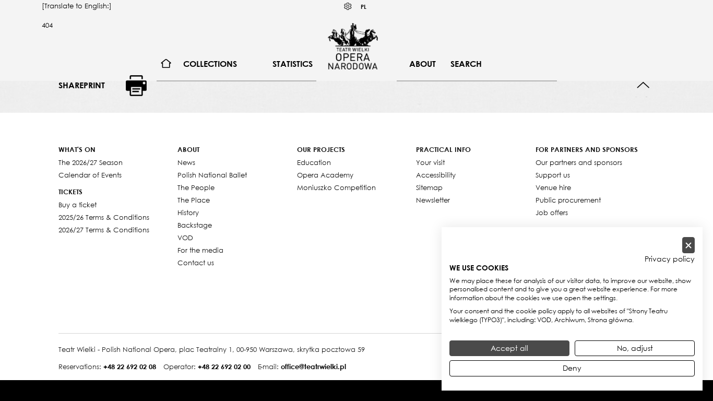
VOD (185, 237)
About (422, 63)
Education (314, 162)
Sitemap (429, 187)
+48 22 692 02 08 (129, 366)
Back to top (643, 85)
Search (466, 63)
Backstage (194, 225)
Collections (210, 63)
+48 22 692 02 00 (224, 366)
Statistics (292, 63)
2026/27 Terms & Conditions (103, 230)
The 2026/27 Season (90, 162)
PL (363, 6)
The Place (193, 200)
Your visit (430, 162)
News (186, 162)
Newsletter (433, 200)
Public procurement (568, 200)
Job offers (552, 212)
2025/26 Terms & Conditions (103, 217)
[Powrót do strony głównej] (353, 46)
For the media (200, 250)
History (188, 212)
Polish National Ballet (212, 175)
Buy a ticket (77, 204)
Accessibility (436, 175)
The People (196, 187)
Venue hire (553, 187)
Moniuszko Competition (336, 187)
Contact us (195, 262)
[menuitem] (166, 64)
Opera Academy (325, 175)
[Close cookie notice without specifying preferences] (688, 245)
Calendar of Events (90, 175)
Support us (553, 175)
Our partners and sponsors (579, 162)
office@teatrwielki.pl (313, 366)
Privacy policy (670, 259)
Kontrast (348, 6)
